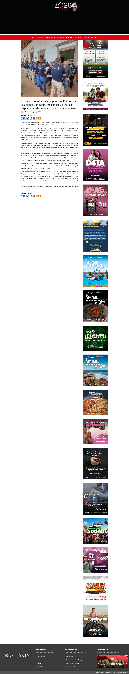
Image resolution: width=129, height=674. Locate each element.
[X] (28, 118)
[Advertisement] (64, 23)
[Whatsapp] (37, 118)
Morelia (39, 663)
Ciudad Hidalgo (41, 656)
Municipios (49, 37)
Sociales (94, 37)
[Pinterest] (34, 118)
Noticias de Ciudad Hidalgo (74, 660)
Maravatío (40, 666)
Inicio (34, 37)
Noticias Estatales (71, 666)
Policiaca (41, 37)
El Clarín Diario (27, 111)
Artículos (78, 37)
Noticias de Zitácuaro (72, 663)
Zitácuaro (39, 660)
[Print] (39, 118)
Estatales (69, 37)
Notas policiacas (71, 656)
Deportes (86, 37)
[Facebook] (22, 118)
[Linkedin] (31, 118)
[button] (99, 661)
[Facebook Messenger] (25, 118)
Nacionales (60, 37)
